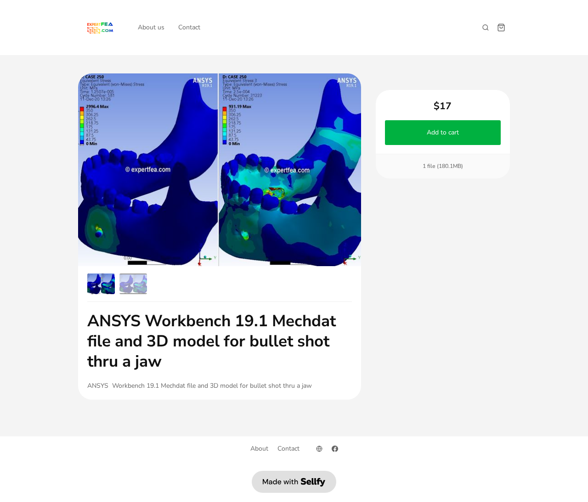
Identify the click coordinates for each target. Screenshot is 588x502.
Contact (189, 27)
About (259, 448)
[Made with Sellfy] (294, 482)
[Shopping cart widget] (501, 27)
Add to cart (443, 132)
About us (151, 27)
